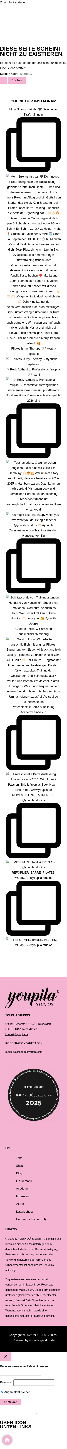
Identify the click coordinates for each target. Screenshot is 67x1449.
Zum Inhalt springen (13, 2)
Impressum (23, 1196)
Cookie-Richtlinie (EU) (31, 1219)
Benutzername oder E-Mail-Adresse (24, 1366)
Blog (19, 1173)
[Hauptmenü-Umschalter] (18, 28)
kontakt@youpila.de (16, 1034)
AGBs (20, 1204)
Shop (19, 1165)
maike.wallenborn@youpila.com (24, 1051)
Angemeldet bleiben (17, 1392)
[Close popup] (5, 1356)
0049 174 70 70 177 (25, 1029)
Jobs (19, 1158)
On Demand (24, 1181)
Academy (22, 1188)
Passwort (6, 1382)
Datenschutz (24, 1211)
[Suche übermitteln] (3, 80)
